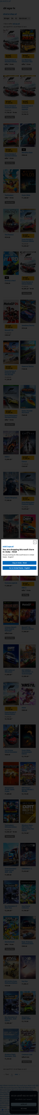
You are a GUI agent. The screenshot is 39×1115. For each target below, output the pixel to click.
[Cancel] (34, 542)
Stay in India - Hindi (19, 563)
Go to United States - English (19, 568)
